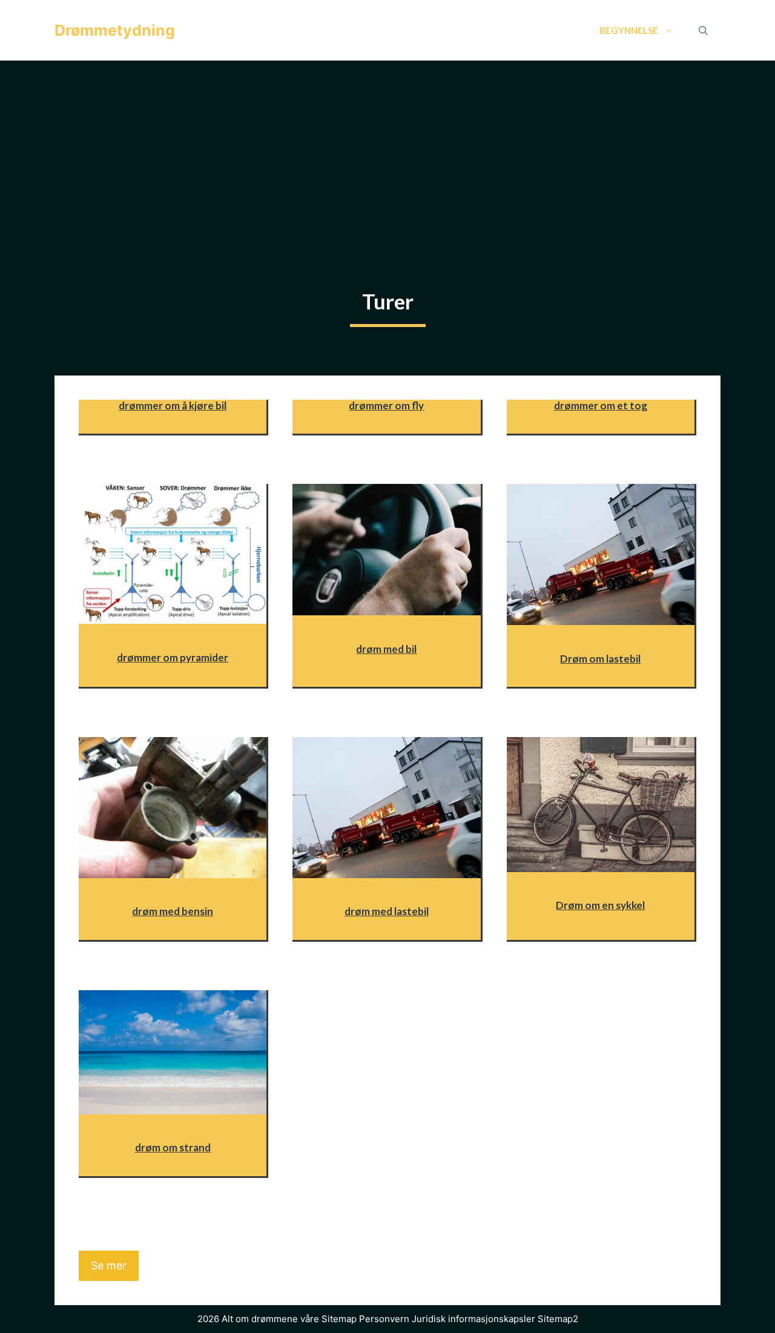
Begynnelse (628, 30)
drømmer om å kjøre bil (172, 405)
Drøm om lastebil (600, 658)
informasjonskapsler (491, 1319)
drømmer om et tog (600, 405)
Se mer (109, 1265)
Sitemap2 (558, 1319)
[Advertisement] (387, 151)
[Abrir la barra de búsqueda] (703, 30)
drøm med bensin (172, 911)
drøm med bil (386, 649)
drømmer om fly (386, 405)
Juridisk (429, 1319)
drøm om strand (173, 1147)
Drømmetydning (114, 30)
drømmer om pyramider (172, 657)
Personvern (384, 1319)
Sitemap (339, 1319)
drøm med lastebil (387, 911)
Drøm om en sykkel (600, 905)
